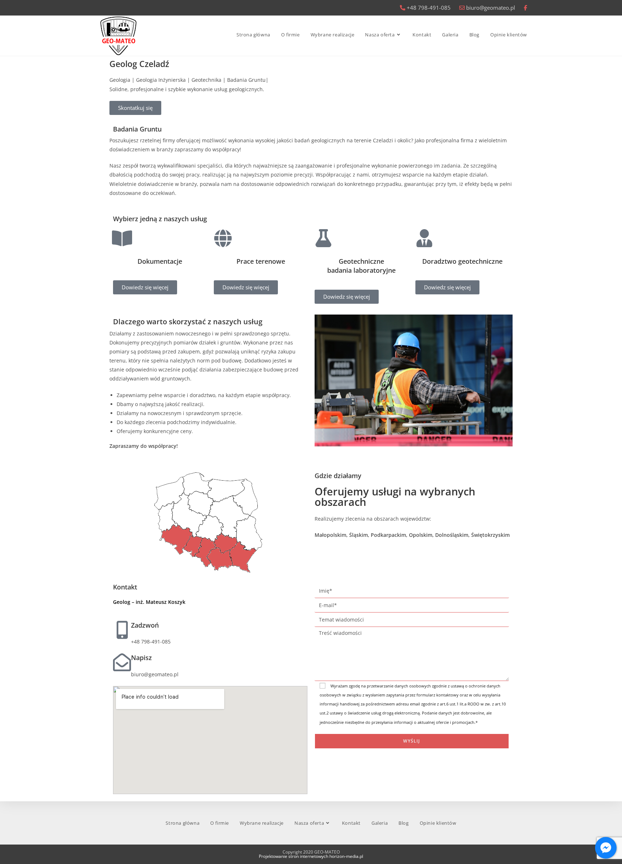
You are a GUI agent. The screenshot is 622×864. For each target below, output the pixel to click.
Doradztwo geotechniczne (462, 261)
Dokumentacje (160, 261)
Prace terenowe (260, 261)
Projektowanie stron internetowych (293, 856)
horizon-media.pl (346, 856)
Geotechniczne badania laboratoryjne (361, 266)
